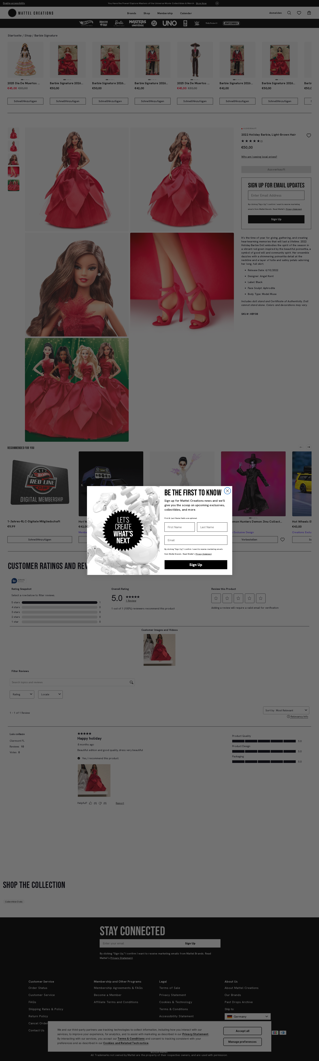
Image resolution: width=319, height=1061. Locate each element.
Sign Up (195, 564)
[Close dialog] (227, 491)
